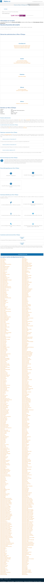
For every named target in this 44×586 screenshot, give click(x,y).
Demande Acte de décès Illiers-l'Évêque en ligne (22, 47)
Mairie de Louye (24, 446)
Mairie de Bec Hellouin (3, 418)
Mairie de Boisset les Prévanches (27, 288)
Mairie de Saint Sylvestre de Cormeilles (28, 537)
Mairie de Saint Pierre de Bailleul (5, 529)
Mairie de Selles (24, 548)
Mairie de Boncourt (3, 291)
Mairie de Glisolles (25, 371)
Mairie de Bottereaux (3, 437)
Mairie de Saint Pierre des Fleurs (5, 531)
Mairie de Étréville (25, 348)
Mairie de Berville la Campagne (27, 282)
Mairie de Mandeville (3, 450)
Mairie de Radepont (3, 490)
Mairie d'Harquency (3, 380)
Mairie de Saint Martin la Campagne (6, 524)
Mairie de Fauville (3, 352)
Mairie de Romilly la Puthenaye (27, 492)
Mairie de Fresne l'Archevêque (5, 365)
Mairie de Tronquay (3, 432)
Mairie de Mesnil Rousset (26, 459)
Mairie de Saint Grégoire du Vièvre (5, 516)
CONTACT (1, 579)
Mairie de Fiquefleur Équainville (27, 354)
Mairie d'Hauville (24, 380)
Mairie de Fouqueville (25, 361)
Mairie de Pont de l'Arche (4, 483)
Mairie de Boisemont (25, 287)
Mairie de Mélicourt (25, 455)
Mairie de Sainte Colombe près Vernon (28, 543)
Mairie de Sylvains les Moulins (26, 552)
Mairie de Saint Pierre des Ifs (26, 531)
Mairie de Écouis (24, 342)
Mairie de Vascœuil (3, 564)
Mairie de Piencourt (25, 479)
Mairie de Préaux (3, 440)
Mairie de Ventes (3, 441)
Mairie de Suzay (2, 552)
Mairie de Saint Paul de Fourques (27, 527)
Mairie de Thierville (3, 554)
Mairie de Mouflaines (3, 466)
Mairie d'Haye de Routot (26, 405)
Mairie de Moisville (25, 462)
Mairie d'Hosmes (3, 397)
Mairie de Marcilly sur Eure (26, 453)
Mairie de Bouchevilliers (4, 294)
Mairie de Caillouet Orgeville (26, 305)
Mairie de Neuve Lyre (25, 410)
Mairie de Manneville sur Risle (26, 451)
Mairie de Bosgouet (3, 292)
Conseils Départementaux (19, 581)
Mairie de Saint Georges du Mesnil (5, 511)
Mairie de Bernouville (25, 281)
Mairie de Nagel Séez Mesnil (4, 469)
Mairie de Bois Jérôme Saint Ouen (5, 286)
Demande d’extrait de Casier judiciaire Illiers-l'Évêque (22, 63)
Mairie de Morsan (3, 465)
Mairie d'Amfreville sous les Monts (5, 264)
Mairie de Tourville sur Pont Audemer (28, 558)
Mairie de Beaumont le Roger (26, 277)
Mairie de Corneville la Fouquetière (27, 325)
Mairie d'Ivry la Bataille (25, 394)
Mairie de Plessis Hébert (26, 426)
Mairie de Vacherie (25, 416)
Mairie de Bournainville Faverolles (5, 297)
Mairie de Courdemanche (4, 330)
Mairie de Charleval (25, 316)
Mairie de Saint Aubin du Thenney (27, 500)
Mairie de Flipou (2, 357)
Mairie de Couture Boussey (26, 400)
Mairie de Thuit (24, 428)
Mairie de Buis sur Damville (26, 304)
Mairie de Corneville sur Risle (4, 326)
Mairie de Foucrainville (25, 360)
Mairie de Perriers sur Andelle (26, 478)
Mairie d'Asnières (24, 267)
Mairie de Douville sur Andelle (5, 339)
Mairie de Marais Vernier (4, 452)
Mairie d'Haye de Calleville (4, 405)
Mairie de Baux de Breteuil (4, 436)
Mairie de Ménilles (25, 456)
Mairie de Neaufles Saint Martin (5, 470)
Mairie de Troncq (24, 431)
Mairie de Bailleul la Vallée (26, 272)
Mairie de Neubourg (25, 424)
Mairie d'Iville (2, 394)
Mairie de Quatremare (25, 488)
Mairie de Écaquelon (3, 341)
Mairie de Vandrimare (3, 563)
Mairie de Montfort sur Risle (4, 463)
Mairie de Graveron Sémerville (5, 375)
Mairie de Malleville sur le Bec (5, 449)
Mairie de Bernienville (3, 281)
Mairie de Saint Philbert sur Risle (27, 528)
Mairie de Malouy (25, 449)
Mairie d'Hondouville (3, 388)
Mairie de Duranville (25, 340)
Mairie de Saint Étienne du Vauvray (27, 509)
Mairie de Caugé (2, 310)
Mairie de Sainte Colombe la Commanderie (7, 543)
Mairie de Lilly (2, 443)
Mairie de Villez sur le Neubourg (5, 572)
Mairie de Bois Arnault (25, 285)
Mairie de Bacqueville (3, 272)
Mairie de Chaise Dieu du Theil (26, 312)
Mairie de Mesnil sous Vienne (5, 460)
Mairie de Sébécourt (3, 548)
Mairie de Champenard (4, 315)
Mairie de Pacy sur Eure (25, 477)
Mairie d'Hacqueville (25, 378)
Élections (39, 581)
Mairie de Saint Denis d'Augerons (27, 506)
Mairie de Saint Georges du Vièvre (27, 511)
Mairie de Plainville (25, 481)
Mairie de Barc (24, 273)
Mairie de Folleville (25, 357)
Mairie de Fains (24, 350)
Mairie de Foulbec (3, 361)
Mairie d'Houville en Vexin (4, 390)
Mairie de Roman (3, 492)
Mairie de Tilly (24, 555)
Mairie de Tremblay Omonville (5, 431)
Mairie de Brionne (25, 302)
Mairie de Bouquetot (25, 295)
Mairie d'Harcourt (3, 379)
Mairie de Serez (2, 549)
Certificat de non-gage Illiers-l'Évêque (22, 90)
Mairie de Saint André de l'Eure (27, 498)
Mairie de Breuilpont (25, 301)
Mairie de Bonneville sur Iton (4, 398)
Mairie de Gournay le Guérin (26, 372)
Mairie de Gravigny (25, 375)
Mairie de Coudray (3, 328)
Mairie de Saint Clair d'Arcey (4, 505)
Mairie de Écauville (3, 342)
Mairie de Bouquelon (3, 295)
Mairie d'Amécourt (3, 263)
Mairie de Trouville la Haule (4, 561)
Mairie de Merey (2, 459)
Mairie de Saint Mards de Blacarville (27, 521)
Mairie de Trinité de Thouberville (5, 416)
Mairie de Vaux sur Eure (4, 565)
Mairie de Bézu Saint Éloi (26, 284)
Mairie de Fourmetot (3, 362)
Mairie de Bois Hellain (3, 419)
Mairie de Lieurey (3, 442)
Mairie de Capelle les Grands (26, 309)
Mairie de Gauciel (24, 368)
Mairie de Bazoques (3, 276)
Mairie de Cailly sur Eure (4, 306)
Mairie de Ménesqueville (4, 456)
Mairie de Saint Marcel (3, 521)
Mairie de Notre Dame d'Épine (5, 474)
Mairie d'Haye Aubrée (25, 404)
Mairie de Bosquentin (25, 292)
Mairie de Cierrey (24, 320)
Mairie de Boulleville (25, 294)
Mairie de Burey (2, 305)
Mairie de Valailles (3, 562)
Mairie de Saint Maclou (25, 520)
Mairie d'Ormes (2, 477)
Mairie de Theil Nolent (25, 427)
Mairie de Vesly (2, 567)
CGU (10, 579)
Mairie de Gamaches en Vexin (5, 367)
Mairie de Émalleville (25, 343)
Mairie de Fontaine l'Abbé (26, 358)
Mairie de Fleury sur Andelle (26, 356)
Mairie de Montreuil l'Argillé (26, 463)
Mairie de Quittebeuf (25, 489)
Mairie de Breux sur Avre (4, 302)
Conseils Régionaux (3, 581)
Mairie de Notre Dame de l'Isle (27, 474)
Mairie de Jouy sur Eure (4, 395)
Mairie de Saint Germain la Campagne (6, 515)
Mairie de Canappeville (25, 307)
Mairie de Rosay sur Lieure (26, 493)
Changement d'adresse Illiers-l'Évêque (22, 103)
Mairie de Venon (24, 565)
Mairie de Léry (2, 434)
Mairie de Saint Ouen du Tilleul (5, 527)
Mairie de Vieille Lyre (3, 417)
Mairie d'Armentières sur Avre (26, 266)
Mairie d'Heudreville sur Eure (4, 387)
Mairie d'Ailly (2, 260)
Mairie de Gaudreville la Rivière (5, 369)
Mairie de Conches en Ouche (4, 323)
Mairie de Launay (24, 417)
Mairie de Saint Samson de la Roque (27, 535)
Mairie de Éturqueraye (3, 349)
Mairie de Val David (25, 432)
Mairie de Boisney (3, 288)
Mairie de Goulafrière (25, 403)
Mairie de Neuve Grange (4, 410)
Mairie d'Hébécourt (3, 381)
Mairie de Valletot (25, 562)
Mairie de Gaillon (24, 366)
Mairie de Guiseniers (3, 378)
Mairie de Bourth (24, 297)
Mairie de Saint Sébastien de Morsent (6, 536)
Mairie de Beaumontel (3, 278)
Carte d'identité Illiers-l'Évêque (22, 60)
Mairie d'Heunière (3, 408)
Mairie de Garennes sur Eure (26, 367)
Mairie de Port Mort (3, 484)
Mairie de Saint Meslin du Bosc (5, 525)
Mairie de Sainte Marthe (4, 545)
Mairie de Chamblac (3, 313)
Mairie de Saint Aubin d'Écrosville (27, 499)
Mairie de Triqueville (25, 559)
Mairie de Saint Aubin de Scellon (5, 500)
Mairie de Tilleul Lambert (4, 430)
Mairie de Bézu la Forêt (4, 284)
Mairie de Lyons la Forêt (4, 447)
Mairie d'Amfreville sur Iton (26, 264)
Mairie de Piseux (24, 480)
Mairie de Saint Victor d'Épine (5, 539)
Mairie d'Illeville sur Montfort (26, 391)
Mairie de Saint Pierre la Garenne (27, 534)
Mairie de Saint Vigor (25, 540)
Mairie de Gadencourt (3, 366)
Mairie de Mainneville (25, 447)
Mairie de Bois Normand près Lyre (5, 287)
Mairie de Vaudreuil (3, 433)
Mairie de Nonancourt (3, 473)
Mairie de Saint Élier (25, 508)
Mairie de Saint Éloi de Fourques (5, 509)
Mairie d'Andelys (24, 434)
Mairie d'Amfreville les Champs (27, 263)
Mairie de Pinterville (3, 480)
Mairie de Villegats (25, 568)
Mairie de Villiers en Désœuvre (27, 572)
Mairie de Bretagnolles (3, 300)
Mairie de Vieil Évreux (25, 433)
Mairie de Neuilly (24, 470)
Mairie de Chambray (3, 314)
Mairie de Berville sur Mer (4, 283)
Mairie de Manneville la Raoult (5, 451)
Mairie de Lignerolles (25, 442)
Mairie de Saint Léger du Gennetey (27, 519)
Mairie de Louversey (25, 445)
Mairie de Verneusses (3, 566)
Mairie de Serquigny (25, 549)
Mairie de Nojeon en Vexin (26, 472)
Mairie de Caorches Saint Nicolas (5, 309)
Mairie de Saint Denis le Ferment (27, 507)
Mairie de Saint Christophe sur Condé (28, 503)
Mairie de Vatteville (25, 564)
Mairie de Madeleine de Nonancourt (27, 409)
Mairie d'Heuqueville (25, 387)
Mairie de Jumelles (3, 396)
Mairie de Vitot (24, 573)
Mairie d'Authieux (3, 435)
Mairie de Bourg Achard (4, 296)
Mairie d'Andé (2, 265)
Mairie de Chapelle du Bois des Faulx (6, 399)
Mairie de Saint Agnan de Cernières (5, 498)
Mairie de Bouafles (25, 293)
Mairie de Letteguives (25, 441)
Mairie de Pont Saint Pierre (26, 483)
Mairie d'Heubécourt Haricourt (5, 385)
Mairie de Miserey (3, 462)
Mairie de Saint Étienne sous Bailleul (27, 510)
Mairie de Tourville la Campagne (5, 558)
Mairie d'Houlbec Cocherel (26, 389)
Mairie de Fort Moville (3, 360)
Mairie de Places (24, 438)
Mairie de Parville (3, 478)
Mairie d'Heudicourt (3, 386)
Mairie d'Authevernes (3, 269)
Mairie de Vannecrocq (25, 563)
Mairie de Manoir (3, 423)
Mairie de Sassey (3, 547)
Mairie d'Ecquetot (3, 343)
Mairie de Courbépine (3, 329)
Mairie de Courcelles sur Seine (26, 329)
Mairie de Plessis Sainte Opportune (5, 427)
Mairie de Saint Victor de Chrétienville (28, 539)
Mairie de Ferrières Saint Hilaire (27, 353)
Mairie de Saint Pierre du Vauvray (5, 534)
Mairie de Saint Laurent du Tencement (28, 518)
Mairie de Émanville (3, 344)
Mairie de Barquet (25, 274)
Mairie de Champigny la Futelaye (5, 316)
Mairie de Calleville (25, 306)
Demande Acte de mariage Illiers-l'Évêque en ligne (22, 46)
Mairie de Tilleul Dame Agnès (26, 554)
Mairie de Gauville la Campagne (27, 369)
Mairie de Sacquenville (25, 497)
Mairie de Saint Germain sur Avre (27, 515)
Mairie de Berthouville (3, 282)
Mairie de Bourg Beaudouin (26, 296)
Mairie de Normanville (25, 473)
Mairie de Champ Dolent (26, 314)
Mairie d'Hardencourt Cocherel (27, 379)
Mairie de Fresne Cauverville (26, 363)
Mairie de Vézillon (25, 567)
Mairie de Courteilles (25, 330)
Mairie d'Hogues (3, 438)
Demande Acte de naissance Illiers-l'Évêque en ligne (22, 45)
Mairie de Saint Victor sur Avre (5, 540)
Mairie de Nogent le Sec (4, 472)
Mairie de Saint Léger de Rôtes (5, 519)
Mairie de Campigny (3, 307)
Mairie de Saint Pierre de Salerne (27, 530)
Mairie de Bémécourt (25, 278)
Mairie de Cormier (3, 421)
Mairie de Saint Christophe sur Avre (6, 503)
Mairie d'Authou (24, 269)
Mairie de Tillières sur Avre (4, 555)
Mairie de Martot (3, 455)
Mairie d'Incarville (3, 393)
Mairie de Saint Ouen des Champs (27, 526)
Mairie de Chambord (25, 313)
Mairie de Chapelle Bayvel (26, 398)
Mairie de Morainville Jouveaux (5, 464)
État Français (36, 581)
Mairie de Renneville (25, 490)
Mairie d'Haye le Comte (25, 406)
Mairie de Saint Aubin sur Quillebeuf (6, 502)
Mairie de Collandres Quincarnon (27, 321)
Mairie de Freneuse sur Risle (4, 363)
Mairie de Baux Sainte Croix (26, 436)
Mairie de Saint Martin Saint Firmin (27, 524)
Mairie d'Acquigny (3, 259)
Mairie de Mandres (25, 450)
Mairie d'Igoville (2, 391)
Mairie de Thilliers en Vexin (26, 440)
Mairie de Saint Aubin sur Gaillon (27, 501)
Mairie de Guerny (3, 377)
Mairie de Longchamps (25, 444)
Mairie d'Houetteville (3, 389)
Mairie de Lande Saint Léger (4, 409)
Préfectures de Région (10, 581)
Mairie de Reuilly (3, 491)
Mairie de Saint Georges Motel (5, 512)
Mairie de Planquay (25, 425)
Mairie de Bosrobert (3, 293)
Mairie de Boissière (25, 397)
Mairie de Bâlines (3, 273)
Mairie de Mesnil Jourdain (4, 424)
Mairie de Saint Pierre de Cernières (27, 529)
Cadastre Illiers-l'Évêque (22, 76)
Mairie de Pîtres (2, 481)
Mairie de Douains (3, 338)
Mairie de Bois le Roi (25, 286)
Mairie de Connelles (3, 324)
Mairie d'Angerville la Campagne (27, 265)
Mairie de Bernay (24, 279)
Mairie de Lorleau (3, 445)
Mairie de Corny (24, 326)
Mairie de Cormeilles (3, 325)
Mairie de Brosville (25, 303)
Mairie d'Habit (24, 396)
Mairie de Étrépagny (3, 348)
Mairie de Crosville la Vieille (26, 333)
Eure (19, 119)
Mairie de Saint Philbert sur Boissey (5, 528)
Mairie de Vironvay (3, 573)
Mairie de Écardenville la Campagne (27, 341)
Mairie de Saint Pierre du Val (26, 533)
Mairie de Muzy (24, 468)
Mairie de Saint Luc (3, 520)
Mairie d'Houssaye (25, 408)
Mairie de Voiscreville (3, 574)
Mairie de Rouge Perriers (4, 494)
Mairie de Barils (24, 435)
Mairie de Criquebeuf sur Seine (27, 332)
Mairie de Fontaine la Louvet (4, 359)
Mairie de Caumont (25, 310)
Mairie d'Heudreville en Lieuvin (27, 386)
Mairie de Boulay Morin (25, 419)
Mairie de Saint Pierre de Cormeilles (6, 530)
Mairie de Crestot (24, 331)
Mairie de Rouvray (25, 496)
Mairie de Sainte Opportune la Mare (6, 546)
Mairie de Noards (24, 471)
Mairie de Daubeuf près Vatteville (27, 337)
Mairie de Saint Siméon (25, 536)
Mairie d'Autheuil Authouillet (26, 268)
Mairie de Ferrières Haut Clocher (5, 353)
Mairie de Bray (2, 298)
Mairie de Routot (3, 496)
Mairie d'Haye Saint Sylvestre (26, 407)
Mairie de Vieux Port (3, 568)
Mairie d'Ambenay (25, 262)
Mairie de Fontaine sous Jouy (26, 359)
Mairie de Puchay (24, 487)
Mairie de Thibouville (25, 553)
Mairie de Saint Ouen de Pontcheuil (27, 525)
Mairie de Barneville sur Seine (5, 274)
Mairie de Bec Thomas (25, 418)
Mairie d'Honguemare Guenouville (27, 388)
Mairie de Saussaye (25, 414)
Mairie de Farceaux (3, 351)
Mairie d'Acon (24, 258)
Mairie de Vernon (24, 566)
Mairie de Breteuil (25, 300)
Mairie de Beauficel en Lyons (4, 277)
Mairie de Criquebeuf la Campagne (5, 332)
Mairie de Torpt (24, 430)
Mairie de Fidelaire (3, 422)
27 (24, 126)
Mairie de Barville (3, 275)
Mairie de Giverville (3, 371)
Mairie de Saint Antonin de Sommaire (6, 499)
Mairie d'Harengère (3, 404)
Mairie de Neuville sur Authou (5, 471)
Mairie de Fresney (25, 365)
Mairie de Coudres (25, 328)
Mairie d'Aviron (2, 270)
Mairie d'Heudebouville (25, 385)
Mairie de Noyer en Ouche (4, 425)
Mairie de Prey (2, 487)
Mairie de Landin (24, 422)
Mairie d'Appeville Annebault (4, 266)
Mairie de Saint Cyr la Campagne (5, 506)
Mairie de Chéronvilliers (4, 320)
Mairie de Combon (25, 322)
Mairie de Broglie (3, 303)
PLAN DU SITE (6, 579)
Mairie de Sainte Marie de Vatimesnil (28, 544)
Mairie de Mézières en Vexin (26, 461)
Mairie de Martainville (25, 454)
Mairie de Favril (24, 421)
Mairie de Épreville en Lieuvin (5, 347)
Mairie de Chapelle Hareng (4, 400)
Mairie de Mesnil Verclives (4, 461)
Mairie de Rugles (3, 497)
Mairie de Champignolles (26, 315)
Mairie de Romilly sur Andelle (4, 493)
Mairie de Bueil (2, 304)
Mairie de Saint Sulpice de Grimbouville (6, 537)
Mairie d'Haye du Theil (3, 406)
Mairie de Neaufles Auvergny (26, 469)
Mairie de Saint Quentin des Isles (5, 535)
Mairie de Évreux (24, 349)
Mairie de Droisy (24, 339)
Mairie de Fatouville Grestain (26, 351)
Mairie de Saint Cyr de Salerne (26, 505)
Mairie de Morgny (25, 464)
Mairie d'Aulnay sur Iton (4, 268)
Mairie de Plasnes (3, 482)
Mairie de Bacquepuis (25, 270)
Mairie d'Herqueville (25, 384)
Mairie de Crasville (3, 331)
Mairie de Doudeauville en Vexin (27, 338)
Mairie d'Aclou (2, 258)
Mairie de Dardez (24, 335)
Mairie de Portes (24, 484)
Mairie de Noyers (24, 475)
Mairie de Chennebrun (25, 319)
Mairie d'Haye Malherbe (4, 407)
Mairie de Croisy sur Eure (4, 333)
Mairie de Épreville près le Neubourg (27, 347)
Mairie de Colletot (3, 322)
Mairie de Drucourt (3, 340)
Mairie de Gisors (2, 370)
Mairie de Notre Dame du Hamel (5, 475)
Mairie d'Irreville (24, 393)
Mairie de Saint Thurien (25, 538)
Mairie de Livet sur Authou (4, 444)
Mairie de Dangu (3, 335)
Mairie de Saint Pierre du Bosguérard (6, 533)
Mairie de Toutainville (3, 559)
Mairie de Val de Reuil (25, 561)
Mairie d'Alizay (2, 262)
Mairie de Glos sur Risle (4, 372)
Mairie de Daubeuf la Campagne (5, 337)
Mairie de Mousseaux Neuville (27, 466)
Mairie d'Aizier (24, 260)
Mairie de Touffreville (25, 556)
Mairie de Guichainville (25, 377)
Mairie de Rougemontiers (26, 494)
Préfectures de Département (28, 581)
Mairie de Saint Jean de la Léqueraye (27, 516)
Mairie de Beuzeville (25, 283)
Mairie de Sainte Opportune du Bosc (28, 545)
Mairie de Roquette (3, 414)
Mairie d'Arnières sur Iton (4, 267)
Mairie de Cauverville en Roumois (5, 311)
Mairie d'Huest (24, 390)
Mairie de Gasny (2, 368)
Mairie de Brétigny (3, 301)
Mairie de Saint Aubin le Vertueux (5, 501)
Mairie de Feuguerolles (4, 354)
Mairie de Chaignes (3, 312)
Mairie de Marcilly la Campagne (5, 453)
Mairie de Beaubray (25, 276)
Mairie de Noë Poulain (25, 412)
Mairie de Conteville (25, 324)
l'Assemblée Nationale (7, 134)
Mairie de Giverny (25, 370)
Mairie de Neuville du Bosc (4, 412)
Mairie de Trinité (2, 415)
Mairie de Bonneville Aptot (26, 291)
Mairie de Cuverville (25, 334)
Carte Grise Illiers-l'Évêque (22, 89)
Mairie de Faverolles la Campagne (27, 352)
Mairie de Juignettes (25, 395)
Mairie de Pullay (2, 488)
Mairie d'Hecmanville (25, 381)
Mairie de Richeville (25, 491)
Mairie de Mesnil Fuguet (26, 423)
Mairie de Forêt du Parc (4, 403)
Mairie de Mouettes (25, 465)
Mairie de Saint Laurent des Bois (5, 518)
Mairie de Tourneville (25, 557)
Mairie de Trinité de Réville (26, 415)
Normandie (28, 119)
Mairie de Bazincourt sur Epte (26, 275)
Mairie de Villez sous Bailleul (26, 571)
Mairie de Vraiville (25, 574)
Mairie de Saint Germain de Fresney (27, 512)
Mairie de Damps (24, 437)
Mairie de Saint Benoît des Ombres (27, 502)
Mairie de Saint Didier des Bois (5, 508)
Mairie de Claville (3, 321)
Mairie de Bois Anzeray (4, 285)
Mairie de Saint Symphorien (4, 538)
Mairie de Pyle (24, 413)
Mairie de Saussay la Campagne (27, 547)
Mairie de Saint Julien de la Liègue (27, 517)
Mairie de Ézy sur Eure (3, 350)
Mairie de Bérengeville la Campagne (6, 279)
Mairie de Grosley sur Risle (4, 376)
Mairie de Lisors (24, 443)
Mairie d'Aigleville (24, 259)
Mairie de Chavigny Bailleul (4, 319)
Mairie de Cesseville (25, 311)
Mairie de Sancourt (25, 546)
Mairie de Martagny (3, 454)
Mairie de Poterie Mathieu (4, 413)
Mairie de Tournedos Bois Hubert (5, 557)
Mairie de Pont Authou (25, 482)
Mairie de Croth (2, 334)
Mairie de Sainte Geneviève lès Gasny (6, 544)
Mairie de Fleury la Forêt (4, 356)
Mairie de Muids (2, 468)
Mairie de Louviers (3, 446)
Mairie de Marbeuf (25, 452)
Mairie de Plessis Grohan (4, 426)
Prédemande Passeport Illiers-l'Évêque (22, 61)
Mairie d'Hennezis (3, 384)
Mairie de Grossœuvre (25, 376)
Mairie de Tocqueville (3, 556)
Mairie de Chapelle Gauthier (26, 399)
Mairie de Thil (2, 428)
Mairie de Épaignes (25, 344)
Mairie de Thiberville (3, 553)
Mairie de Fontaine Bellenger (4, 358)
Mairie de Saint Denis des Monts (5, 507)
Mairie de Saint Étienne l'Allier (5, 510)
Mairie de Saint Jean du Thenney (5, 517)
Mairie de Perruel (3, 479)
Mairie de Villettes (3, 571)
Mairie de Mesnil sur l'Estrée (26, 460)
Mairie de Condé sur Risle (26, 323)
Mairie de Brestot (24, 298)
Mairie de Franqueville (25, 362)
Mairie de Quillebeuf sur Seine (5, 489)
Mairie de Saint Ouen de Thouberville (6, 526)
